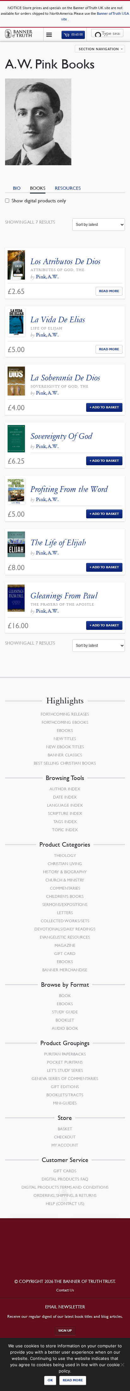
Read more (73, 1380)
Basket (65, 1128)
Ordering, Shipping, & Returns (65, 1195)
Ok (50, 1380)
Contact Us (65, 1290)
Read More (109, 291)
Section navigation (99, 49)
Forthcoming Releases (65, 714)
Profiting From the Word (69, 489)
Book (65, 995)
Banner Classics (65, 754)
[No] (122, 1364)
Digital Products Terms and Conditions (65, 1187)
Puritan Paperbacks (65, 1053)
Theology (65, 855)
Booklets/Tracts (64, 1094)
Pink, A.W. (47, 277)
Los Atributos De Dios (66, 261)
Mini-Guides (65, 1102)
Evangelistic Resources (65, 937)
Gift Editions (65, 1086)
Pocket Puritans (65, 1062)
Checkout (65, 1136)
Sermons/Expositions (64, 904)
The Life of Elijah (58, 543)
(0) (77, 34)
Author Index (65, 788)
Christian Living (65, 863)
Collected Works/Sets (65, 920)
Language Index (65, 805)
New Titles (65, 738)
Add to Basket (105, 407)
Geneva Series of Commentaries (65, 1078)
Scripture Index (65, 813)
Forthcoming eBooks (65, 722)
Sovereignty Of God (61, 436)
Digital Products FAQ (65, 1178)
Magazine (65, 945)
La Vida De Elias (58, 320)
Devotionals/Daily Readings (64, 928)
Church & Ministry (64, 879)
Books (37, 188)
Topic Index (65, 829)
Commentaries (65, 888)
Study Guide (65, 1011)
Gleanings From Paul (64, 596)
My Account (64, 1145)
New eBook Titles (65, 746)
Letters (65, 912)
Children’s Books (65, 896)
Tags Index (65, 821)
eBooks (65, 730)
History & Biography (65, 871)
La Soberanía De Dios (65, 378)
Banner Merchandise (64, 969)
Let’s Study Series (65, 1070)
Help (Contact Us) (65, 1203)
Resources (68, 188)
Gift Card (64, 953)
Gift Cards (64, 1170)
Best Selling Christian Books (65, 763)
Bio (17, 188)
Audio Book (65, 1028)
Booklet (65, 1020)
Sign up (65, 1330)
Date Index (65, 796)
